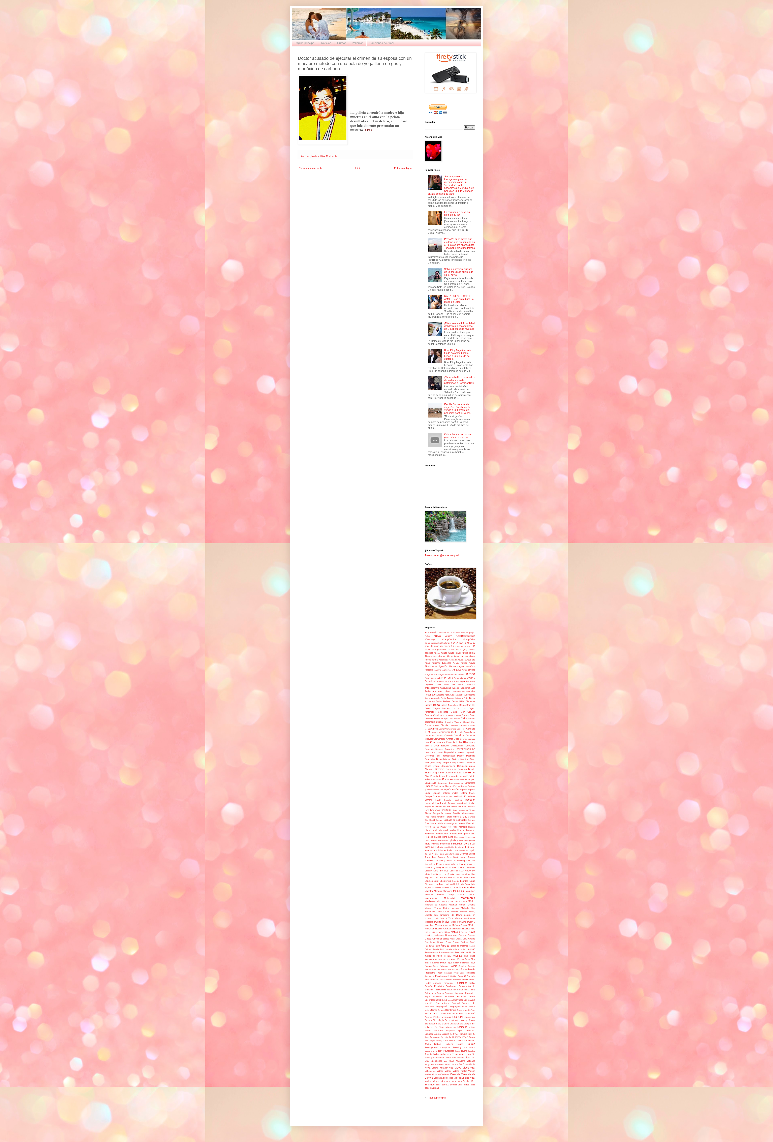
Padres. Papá (468, 942)
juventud (448, 861)
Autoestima (469, 694)
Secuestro (429, 1007)
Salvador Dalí (460, 1000)
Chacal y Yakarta (453, 722)
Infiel (427, 847)
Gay (465, 816)
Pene (465, 956)
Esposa (463, 789)
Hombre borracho (466, 830)
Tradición (448, 1044)
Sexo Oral (457, 1017)
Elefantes (437, 779)
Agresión (443, 666)
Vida (451, 1068)
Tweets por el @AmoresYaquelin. (443, 555)
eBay (465, 773)
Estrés (472, 793)
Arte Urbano (444, 691)
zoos (473, 1085)
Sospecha (450, 1030)
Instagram (470, 847)
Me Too (445, 901)
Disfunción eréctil (466, 766)
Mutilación (429, 928)
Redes (472, 979)
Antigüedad (445, 688)
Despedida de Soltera (447, 759)
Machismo (436, 888)
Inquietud (459, 847)
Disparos (429, 769)
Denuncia (429, 749)
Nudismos (439, 935)
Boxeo (462, 705)
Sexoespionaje (452, 1020)
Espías (455, 789)
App (473, 688)
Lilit (436, 877)
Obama (471, 935)
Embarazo (448, 779)
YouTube (430, 1084)
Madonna (446, 888)
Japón (472, 850)
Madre (455, 887)
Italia (449, 850)
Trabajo (437, 1044)
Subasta (429, 1034)
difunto (428, 766)
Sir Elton (439, 1027)
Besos (455, 701)
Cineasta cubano (458, 725)
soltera (472, 1027)
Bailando (459, 698)
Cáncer (428, 715)
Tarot (457, 1034)
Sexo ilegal (446, 1017)
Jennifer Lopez (452, 854)
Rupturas (461, 996)
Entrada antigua (403, 168)
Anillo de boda (453, 684)
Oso (427, 942)
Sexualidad (430, 1023)
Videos (440, 1071)
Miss (473, 908)
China (428, 725)
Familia (443, 803)
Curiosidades (437, 742)
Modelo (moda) (467, 911)
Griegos (471, 820)
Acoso (457, 656)
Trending (457, 1047)
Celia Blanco (454, 718)
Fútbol (449, 816)
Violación (436, 1074)
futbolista (457, 816)
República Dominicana (445, 986)
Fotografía (438, 813)
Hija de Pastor (439, 827)
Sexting (463, 1020)
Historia (471, 827)
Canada (471, 712)
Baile (466, 698)
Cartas (465, 715)
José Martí (453, 857)
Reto (449, 989)
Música (471, 925)
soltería (428, 1030)
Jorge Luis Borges (435, 857)
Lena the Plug (440, 870)
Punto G (462, 976)
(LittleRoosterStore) (465, 636)
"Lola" (427, 636)
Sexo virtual (469, 1017)
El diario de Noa (438, 776)
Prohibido (470, 972)
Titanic (452, 1041)
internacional (431, 850)
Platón (456, 963)
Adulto (456, 663)
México (455, 908)
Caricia (458, 715)
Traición (470, 1044)
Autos (427, 698)
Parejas (471, 949)
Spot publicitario (466, 1030)
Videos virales (460, 1071)
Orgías (471, 938)
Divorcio (439, 769)
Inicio (358, 168)
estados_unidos (450, 793)
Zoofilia (445, 1084)
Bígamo (428, 705)
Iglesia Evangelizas (466, 840)
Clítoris (434, 729)
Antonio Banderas (461, 688)
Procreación (459, 973)
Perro (453, 959)
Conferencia (457, 732)
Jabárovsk (463, 851)
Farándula (461, 803)
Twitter (436, 1054)
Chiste (436, 725)
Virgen (436, 1081)
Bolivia (444, 705)
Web (473, 1081)
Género (471, 817)
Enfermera (470, 783)
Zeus (438, 1085)
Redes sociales (433, 983)
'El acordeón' (431, 632)
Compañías (450, 729)
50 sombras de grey (461, 646)
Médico (471, 901)
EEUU (471, 772)
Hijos (455, 827)
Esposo (436, 793)
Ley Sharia (448, 874)
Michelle (465, 908)
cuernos (471, 739)
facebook (470, 799)
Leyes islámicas (462, 874)
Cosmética (459, 735)
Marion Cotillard (466, 894)
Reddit (465, 979)
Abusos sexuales (433, 656)
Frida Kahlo (430, 817)
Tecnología (446, 1037)
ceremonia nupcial (434, 722)
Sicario (459, 1023)
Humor (341, 42)
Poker (435, 966)
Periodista (437, 959)
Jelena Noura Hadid (434, 854)
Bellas (439, 701)
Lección (428, 871)
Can (463, 712)
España (447, 789)
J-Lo (455, 850)
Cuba (456, 739)
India (427, 843)
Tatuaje (463, 1034)
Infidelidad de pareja (463, 843)
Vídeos (448, 1071)
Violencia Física (461, 1078)
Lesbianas (436, 874)
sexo (437, 1013)
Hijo (450, 827)
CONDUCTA (444, 732)
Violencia (455, 1074)
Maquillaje (459, 891)
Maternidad (449, 898)
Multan (448, 925)
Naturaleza (457, 929)
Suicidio (445, 1034)
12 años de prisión (440, 646)
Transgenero (431, 1047)
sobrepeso (450, 1027)
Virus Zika (457, 1081)
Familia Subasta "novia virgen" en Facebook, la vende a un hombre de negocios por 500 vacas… (458, 408)
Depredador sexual (454, 752)
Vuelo (466, 1081)
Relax (472, 983)
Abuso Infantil (454, 653)
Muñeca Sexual (459, 925)
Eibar (427, 776)
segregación (442, 1006)
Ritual (472, 989)
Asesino (440, 694)
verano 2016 (458, 1064)
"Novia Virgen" (443, 636)
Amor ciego (430, 678)
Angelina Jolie (433, 684)
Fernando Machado (457, 806)
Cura (427, 742)
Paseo (435, 952)
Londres (429, 881)
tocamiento (469, 1040)
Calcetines (443, 712)
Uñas (467, 1057)
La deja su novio (464, 864)
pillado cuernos (432, 963)
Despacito (430, 759)
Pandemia (429, 946)
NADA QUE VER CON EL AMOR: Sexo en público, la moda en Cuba (459, 299)
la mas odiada (456, 867)
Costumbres (439, 739)
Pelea (439, 956)
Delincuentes (457, 745)
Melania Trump (433, 908)
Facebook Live (432, 803)
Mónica (458, 918)
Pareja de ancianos (459, 946)
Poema (428, 966)
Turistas (471, 1051)
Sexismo (429, 1013)
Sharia (453, 1024)
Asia (447, 694)
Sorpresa (438, 1030)
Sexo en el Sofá (467, 1013)
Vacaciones (436, 1061)
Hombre (453, 830)
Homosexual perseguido (462, 833)
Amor (470, 674)
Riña (466, 990)
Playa (472, 963)
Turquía (428, 1054)
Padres (456, 942)
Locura (459, 877)
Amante (457, 669)
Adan (427, 663)
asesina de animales (464, 691)
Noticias (326, 42)
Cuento (463, 739)
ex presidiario (456, 796)
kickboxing (459, 860)
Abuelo (437, 653)
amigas (471, 670)
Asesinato (305, 156)
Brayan (436, 708)
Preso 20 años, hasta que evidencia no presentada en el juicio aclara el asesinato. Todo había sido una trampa (459, 243)
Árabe (428, 691)
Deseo (460, 755)
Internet (442, 850)
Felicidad (470, 803)
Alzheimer (446, 670)
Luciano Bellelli (452, 884)
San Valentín (443, 1003)
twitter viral (445, 1054)
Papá (437, 946)
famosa (451, 803)
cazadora (437, 718)
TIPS (445, 1040)
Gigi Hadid (430, 820)
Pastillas (450, 952)
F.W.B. (438, 800)
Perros (460, 959)
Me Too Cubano (459, 901)
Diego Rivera (458, 763)
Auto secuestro (457, 695)
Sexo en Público (432, 1017)
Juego (463, 857)
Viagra (435, 1068)
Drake (447, 772)
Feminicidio (440, 806)
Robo (427, 993)
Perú (467, 959)
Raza (442, 980)
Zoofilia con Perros (459, 1084)
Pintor (443, 962)
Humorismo (443, 840)
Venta (448, 1064)
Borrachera (453, 705)
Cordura (439, 735)
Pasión (442, 952)
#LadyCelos (469, 639)
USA (473, 1057)
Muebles (429, 922)
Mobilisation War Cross (437, 911)
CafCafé (455, 708)
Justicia (439, 860)
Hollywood (443, 830)
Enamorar (442, 783)
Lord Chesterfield (442, 881)
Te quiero (434, 1037)
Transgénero (445, 1047)
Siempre (467, 1024)
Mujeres (439, 925)
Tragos (459, 1044)
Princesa (448, 973)
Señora (471, 1010)
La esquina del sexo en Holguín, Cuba (457, 213)
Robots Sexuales (445, 993)
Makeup (438, 891)
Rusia (472, 996)
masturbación (431, 898)
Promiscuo (429, 976)
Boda (436, 704)
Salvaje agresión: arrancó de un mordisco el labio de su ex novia (458, 272)
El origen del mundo (456, 776)
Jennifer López (467, 854)
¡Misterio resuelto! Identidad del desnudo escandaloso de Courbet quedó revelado (459, 326)
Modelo (454, 911)
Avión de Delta (438, 698)
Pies (473, 959)
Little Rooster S (446, 877)
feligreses (429, 806)
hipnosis (463, 827)
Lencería (454, 871)
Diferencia (470, 763)
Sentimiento (462, 1010)
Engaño (429, 786)
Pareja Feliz (439, 949)
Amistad (461, 674)
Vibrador (443, 1068)
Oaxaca (462, 935)
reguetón (448, 983)
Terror (472, 1037)
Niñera (435, 932)
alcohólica (470, 666)
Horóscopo (459, 837)
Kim (468, 861)
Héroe (428, 827)
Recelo (457, 980)
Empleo (471, 779)
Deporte (439, 749)
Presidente (430, 972)
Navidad (466, 928)
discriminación (448, 766)
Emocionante (460, 779)
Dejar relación (441, 745)
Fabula (447, 800)
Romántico (470, 993)
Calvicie (455, 712)
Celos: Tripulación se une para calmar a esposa (458, 435)
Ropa (427, 996)
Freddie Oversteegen (464, 813)
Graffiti (463, 820)
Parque (428, 952)
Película (447, 956)
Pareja (444, 945)
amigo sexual (431, 674)
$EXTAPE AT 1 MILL (461, 643)
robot (433, 993)
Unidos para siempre (454, 1057)
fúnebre (440, 816)
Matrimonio (331, 156)
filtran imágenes (460, 810)
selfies (428, 1010)
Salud (438, 1000)
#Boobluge (430, 639)
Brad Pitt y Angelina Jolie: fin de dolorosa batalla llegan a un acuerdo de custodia (458, 354)
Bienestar (470, 701)
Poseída (462, 966)
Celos (464, 718)
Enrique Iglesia (460, 786)
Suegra (437, 1034)
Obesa (428, 938)
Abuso (444, 653)
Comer (442, 729)
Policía (453, 966)
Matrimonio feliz (432, 901)
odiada (446, 938)
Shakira (445, 1023)
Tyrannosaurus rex (461, 1054)
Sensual (442, 1010)
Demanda (470, 745)
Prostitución (441, 976)
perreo (446, 959)
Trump (464, 1051)
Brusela (446, 708)
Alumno (437, 670)
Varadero (460, 1061)
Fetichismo (446, 810)
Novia (472, 932)
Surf (452, 1034)
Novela (464, 932)
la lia (444, 867)
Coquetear (430, 735)
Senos (434, 1010)
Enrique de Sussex (443, 786)
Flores (428, 813)
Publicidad (452, 976)
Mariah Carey (445, 894)
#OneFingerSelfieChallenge (438, 643)
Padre (448, 942)
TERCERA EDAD (460, 1037)
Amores (440, 681)
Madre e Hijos (318, 156)
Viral (472, 1077)
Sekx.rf (472, 1007)
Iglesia (453, 840)
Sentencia (451, 1010)
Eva (435, 796)
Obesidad (437, 938)
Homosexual (442, 833)
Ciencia (444, 725)
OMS (465, 939)
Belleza (446, 701)
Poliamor (444, 966)
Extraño (428, 800)
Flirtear (472, 810)
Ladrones (470, 867)
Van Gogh (449, 1061)
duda (459, 773)
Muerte (437, 922)
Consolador (469, 732)
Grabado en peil (451, 820)
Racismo (434, 979)
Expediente (469, 796)
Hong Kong (447, 837)
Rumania (449, 996)
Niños (447, 932)
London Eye (469, 877)
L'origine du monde (445, 864)
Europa (428, 796)
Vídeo (458, 1067)
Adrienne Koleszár (441, 663)
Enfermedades (456, 783)
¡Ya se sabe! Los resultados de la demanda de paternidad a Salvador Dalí (459, 380)
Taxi (470, 1034)
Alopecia (429, 670)
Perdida (428, 959)
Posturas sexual (439, 969)
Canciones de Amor (381, 42)
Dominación (451, 769)
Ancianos (470, 681)
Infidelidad (445, 843)
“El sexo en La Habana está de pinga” (456, 632)
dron (454, 772)
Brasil (427, 708)
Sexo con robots (449, 1013)
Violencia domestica (443, 1078)
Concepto (461, 729)
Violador (445, 1074)
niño (441, 932)
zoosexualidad (432, 1088)
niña (473, 928)
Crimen (449, 739)
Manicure (447, 891)
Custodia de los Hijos (457, 742)
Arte (434, 691)
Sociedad (462, 1027)
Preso (439, 972)
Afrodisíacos (431, 666)
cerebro (471, 718)
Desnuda (470, 755)
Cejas (445, 718)
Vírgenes (445, 1081)
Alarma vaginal (456, 666)
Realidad (449, 980)
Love (441, 884)
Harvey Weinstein (466, 823)
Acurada (453, 660)
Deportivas (449, 749)
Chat (473, 722)
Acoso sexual (431, 659)
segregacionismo (458, 1006)
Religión (428, 986)
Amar (464, 670)
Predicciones (454, 969)
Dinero (436, 766)
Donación (462, 769)
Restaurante (440, 990)
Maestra (429, 891)
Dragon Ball (437, 772)
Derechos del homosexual (440, 755)
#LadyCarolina (449, 639)
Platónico (464, 963)
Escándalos (437, 790)
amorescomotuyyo (455, 681)
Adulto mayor (468, 663)
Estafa (464, 793)
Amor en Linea (445, 678)
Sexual (471, 1020)
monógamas (469, 918)
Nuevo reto (451, 935)
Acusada (462, 660)
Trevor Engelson (446, 1051)
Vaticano (471, 1061)
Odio (452, 939)
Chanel (466, 722)
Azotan (450, 698)
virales (428, 1081)
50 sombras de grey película (461, 649)
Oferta (459, 939)
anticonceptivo (432, 688)
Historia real (431, 830)
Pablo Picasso (437, 942)
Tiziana (459, 1040)
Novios (428, 935)
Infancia (435, 844)
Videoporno (430, 1071)
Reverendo (458, 989)
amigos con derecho (447, 674)
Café (464, 708)
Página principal (305, 42)
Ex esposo (443, 796)
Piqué (449, 962)
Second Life (468, 1003)
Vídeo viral (469, 1067)
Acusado (470, 659)
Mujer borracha (458, 922)
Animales (471, 684)
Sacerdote (430, 1000)
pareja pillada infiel (455, 949)
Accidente (448, 656)
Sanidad (456, 1003)
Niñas (427, 932)
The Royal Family (433, 1041)
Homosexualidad (433, 837)
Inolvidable (449, 847)
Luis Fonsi (465, 884)
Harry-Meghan (450, 823)
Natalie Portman (443, 928)
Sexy (438, 1024)
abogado (429, 653)
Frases (448, 813)
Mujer (445, 921)
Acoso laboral (468, 656)
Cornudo (448, 735)
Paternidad (460, 952)
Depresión (470, 752)
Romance (459, 993)
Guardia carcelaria (434, 823)
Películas (357, 42)
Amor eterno (460, 678)
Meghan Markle (457, 904)
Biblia (461, 701)
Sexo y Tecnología (434, 1020)
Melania (471, 904)
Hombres (429, 833)
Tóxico (428, 1044)
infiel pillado (437, 847)
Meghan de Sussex (436, 904)
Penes (472, 956)
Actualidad (444, 660)
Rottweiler (437, 996)
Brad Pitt (470, 705)
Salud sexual (447, 1000)
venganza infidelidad (434, 1064)
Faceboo (458, 800)
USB (427, 1061)
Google (439, 820)
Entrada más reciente (310, 168)
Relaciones (461, 983)
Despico (464, 759)
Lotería (455, 881)
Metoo (446, 908)
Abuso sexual (468, 653)
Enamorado (430, 783)
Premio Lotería (468, 969)
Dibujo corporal (443, 762)
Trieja (457, 1051)
